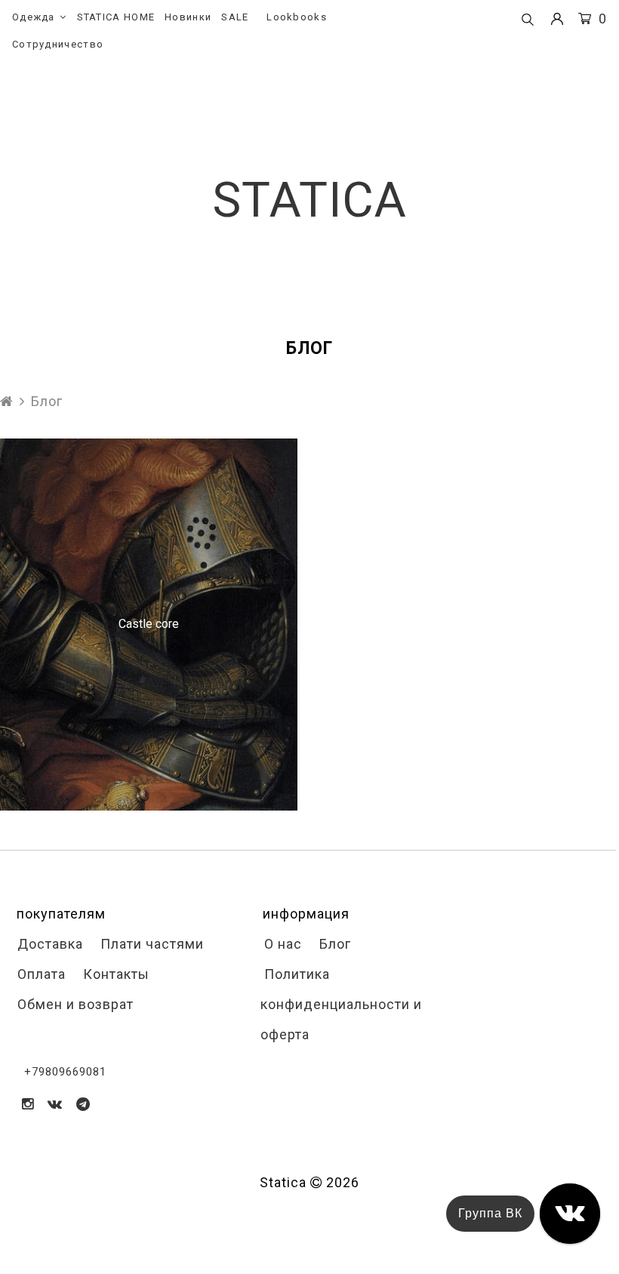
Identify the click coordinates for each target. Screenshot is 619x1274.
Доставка (48, 944)
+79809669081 (65, 1072)
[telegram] (83, 1104)
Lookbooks (296, 17)
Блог (333, 944)
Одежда (33, 17)
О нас (281, 944)
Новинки (188, 17)
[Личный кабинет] (557, 19)
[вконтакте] (55, 1104)
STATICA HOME (116, 17)
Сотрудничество (57, 44)
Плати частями (150, 944)
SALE (234, 17)
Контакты (114, 974)
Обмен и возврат (74, 1004)
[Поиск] (527, 20)
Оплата (40, 974)
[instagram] (28, 1104)
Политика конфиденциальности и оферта (341, 1004)
